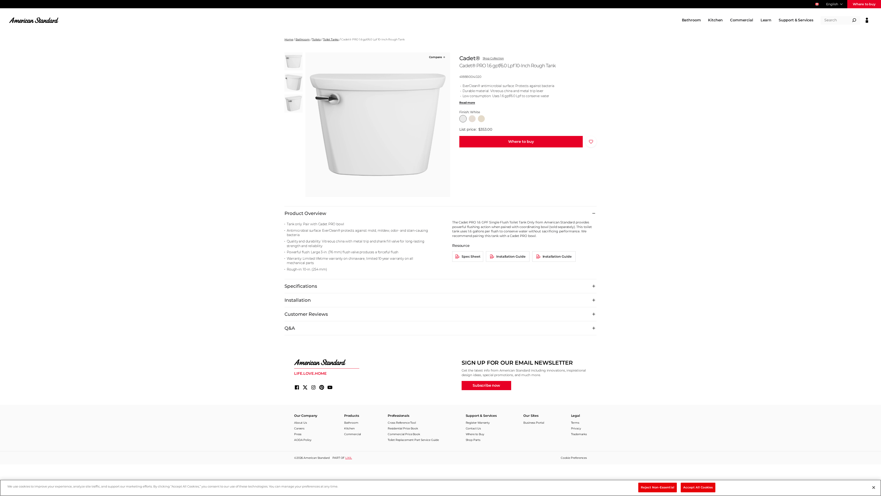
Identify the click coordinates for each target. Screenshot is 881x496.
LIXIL (348, 457)
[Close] (874, 487)
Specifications (300, 286)
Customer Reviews (306, 314)
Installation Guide (510, 256)
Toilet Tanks (331, 39)
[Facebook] (297, 387)
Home (288, 39)
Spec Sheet (471, 256)
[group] (377, 124)
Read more (467, 102)
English (832, 4)
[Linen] (472, 118)
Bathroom (303, 39)
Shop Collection (493, 58)
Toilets (316, 39)
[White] (463, 118)
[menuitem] (691, 20)
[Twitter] (305, 387)
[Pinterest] (321, 387)
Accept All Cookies (698, 487)
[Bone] (481, 118)
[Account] (867, 20)
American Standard (317, 457)
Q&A (289, 328)
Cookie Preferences (574, 457)
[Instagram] (313, 387)
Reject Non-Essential (657, 487)
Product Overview (305, 213)
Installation (297, 300)
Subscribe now (486, 385)
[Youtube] (330, 387)
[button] (437, 57)
